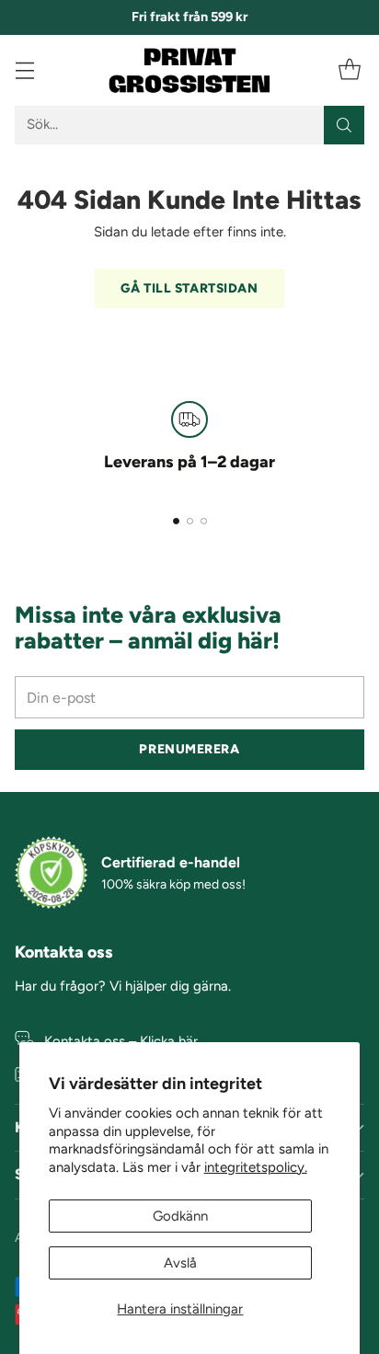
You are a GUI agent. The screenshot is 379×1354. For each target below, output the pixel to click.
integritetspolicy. (255, 1167)
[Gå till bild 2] (190, 521)
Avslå (180, 1263)
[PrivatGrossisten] (189, 70)
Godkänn (180, 1216)
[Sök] (344, 125)
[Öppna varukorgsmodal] (349, 70)
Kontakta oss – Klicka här (121, 1041)
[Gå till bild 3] (204, 521)
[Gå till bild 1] (176, 521)
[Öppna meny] (24, 70)
